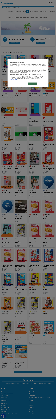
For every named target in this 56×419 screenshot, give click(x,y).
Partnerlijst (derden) (13, 79)
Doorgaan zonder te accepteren (42, 60)
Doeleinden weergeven (22, 83)
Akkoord (32, 83)
